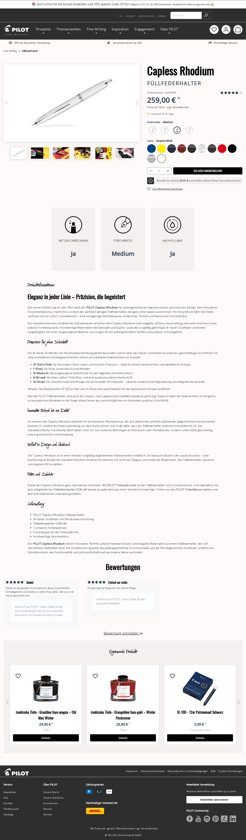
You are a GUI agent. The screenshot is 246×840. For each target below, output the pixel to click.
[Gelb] (161, 148)
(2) (241, 92)
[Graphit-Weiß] (202, 148)
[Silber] (151, 158)
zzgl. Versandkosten (178, 107)
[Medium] (177, 130)
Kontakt (130, 16)
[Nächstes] (137, 103)
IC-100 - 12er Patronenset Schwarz (200, 712)
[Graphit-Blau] (171, 148)
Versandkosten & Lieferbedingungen (187, 771)
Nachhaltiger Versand (225, 42)
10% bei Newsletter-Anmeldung (32, 42)
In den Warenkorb (208, 171)
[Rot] (222, 148)
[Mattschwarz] (212, 148)
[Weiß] (161, 158)
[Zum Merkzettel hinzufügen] (18, 675)
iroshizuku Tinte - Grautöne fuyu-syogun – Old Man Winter (46, 715)
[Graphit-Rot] (181, 148)
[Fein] (164, 130)
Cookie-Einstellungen (230, 771)
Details (45, 737)
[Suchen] (206, 15)
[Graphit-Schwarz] (191, 148)
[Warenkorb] (237, 29)
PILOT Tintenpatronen (121, 485)
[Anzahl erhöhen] (168, 170)
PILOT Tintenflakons (189, 489)
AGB (213, 771)
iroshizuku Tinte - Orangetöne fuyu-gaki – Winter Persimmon (123, 715)
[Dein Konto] (226, 29)
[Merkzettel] (214, 29)
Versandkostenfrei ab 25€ (127, 42)
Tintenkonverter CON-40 (70, 489)
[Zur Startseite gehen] (18, 30)
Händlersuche (146, 16)
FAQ (121, 16)
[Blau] (151, 148)
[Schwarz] (232, 148)
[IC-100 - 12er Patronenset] (200, 689)
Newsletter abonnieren (214, 799)
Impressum (132, 771)
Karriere (161, 16)
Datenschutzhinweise (153, 771)
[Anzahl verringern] (151, 170)
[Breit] (189, 130)
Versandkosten (149, 828)
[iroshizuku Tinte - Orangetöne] (123, 689)
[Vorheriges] (6, 103)
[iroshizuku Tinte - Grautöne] (46, 689)
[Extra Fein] (152, 130)
